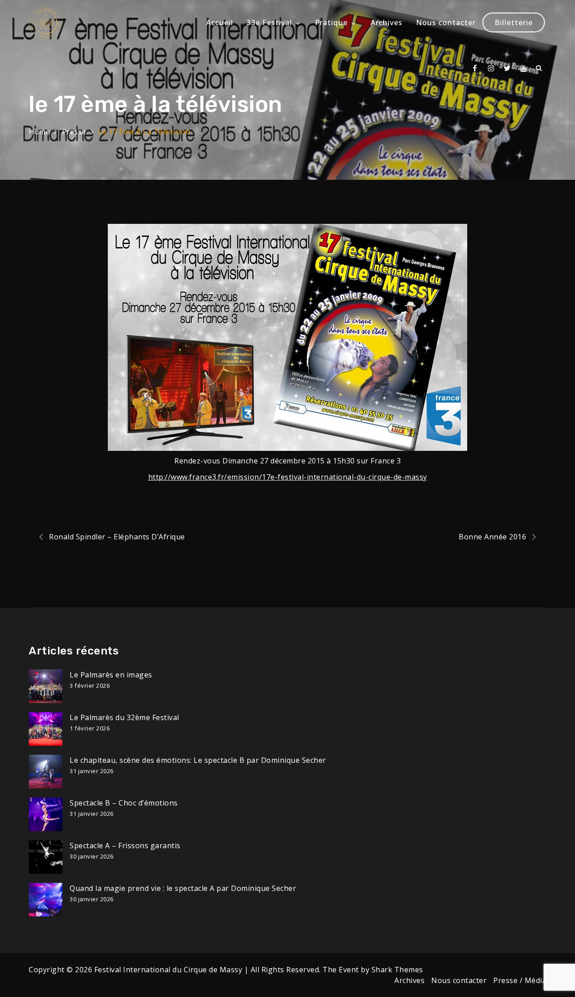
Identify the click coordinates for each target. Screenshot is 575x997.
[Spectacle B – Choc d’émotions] (45, 814)
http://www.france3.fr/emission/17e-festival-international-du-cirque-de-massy (287, 477)
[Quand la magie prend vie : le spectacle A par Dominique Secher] (45, 900)
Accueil (219, 22)
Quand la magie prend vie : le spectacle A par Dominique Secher (183, 888)
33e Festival (269, 22)
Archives (386, 22)
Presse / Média (519, 980)
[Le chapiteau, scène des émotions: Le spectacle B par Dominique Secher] (45, 771)
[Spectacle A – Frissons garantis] (45, 857)
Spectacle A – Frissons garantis (125, 845)
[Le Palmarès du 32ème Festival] (45, 729)
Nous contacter (446, 22)
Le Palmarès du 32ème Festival (124, 717)
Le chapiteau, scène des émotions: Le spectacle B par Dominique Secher (198, 760)
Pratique (331, 22)
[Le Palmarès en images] (45, 686)
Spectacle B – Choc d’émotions (124, 803)
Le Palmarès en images (111, 675)
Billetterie (514, 22)
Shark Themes (397, 970)
